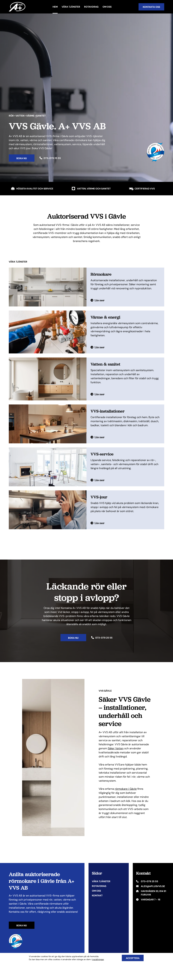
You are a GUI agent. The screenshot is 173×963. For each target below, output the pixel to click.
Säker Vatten (115, 748)
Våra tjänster (71, 6)
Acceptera (133, 958)
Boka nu (21, 925)
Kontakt (97, 895)
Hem (55, 6)
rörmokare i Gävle (126, 788)
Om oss (107, 6)
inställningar (98, 959)
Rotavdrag (91, 6)
